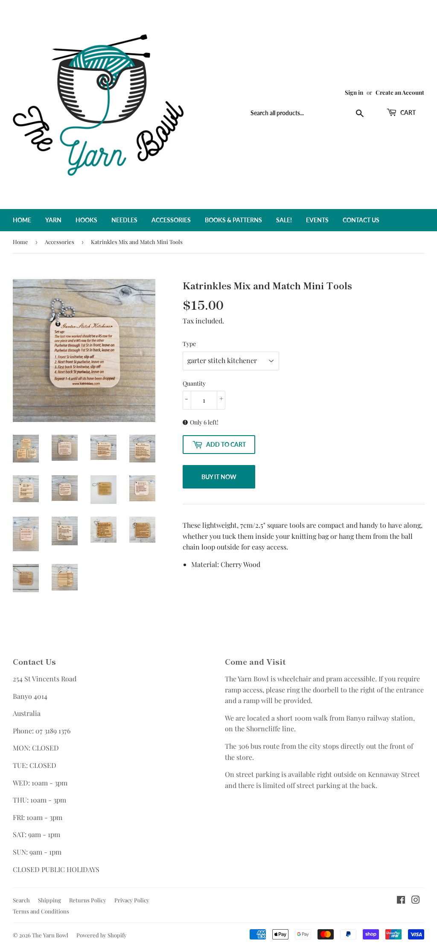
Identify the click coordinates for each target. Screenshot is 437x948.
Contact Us (361, 220)
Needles (124, 220)
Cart (407, 112)
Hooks (86, 220)
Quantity (194, 383)
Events (317, 220)
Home (22, 220)
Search (21, 900)
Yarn (53, 220)
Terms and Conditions (41, 911)
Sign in (354, 92)
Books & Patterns (233, 220)
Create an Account (400, 92)
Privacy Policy (131, 900)
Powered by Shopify (101, 935)
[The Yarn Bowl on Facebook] (400, 900)
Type (189, 344)
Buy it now (218, 476)
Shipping (49, 900)
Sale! (284, 220)
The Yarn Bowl (50, 935)
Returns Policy (87, 900)
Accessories (171, 220)
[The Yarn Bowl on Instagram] (415, 900)
